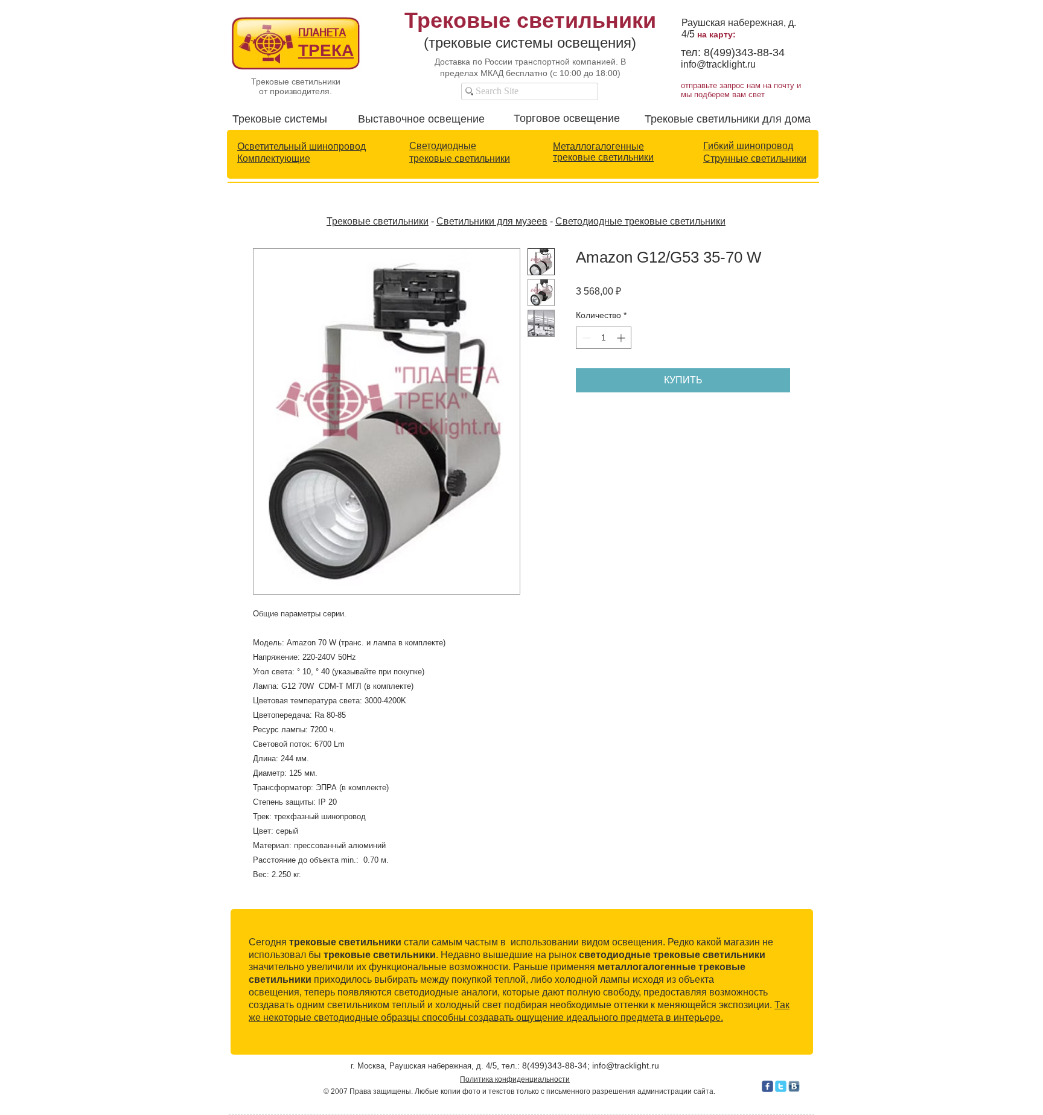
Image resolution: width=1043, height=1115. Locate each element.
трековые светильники (459, 158)
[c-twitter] (780, 1086)
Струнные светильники (754, 158)
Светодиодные (442, 146)
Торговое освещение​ (567, 118)
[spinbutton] (603, 337)
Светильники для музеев (491, 221)
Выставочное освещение (421, 119)
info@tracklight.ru (718, 64)
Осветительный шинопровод (301, 146)
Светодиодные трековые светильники (640, 221)
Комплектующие (273, 158)
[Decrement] (585, 337)
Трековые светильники (378, 221)
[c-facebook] (767, 1086)
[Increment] (622, 337)
